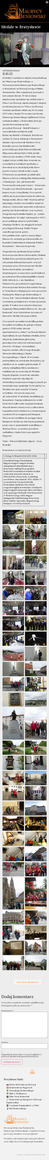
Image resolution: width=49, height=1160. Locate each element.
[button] (47, 2)
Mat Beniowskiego (17, 1108)
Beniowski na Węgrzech (20, 1087)
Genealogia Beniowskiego (21, 1090)
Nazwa (4, 1042)
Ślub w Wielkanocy (18, 1093)
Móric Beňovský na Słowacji (22, 1084)
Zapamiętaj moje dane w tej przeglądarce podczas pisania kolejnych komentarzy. (21, 1055)
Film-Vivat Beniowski (19, 1096)
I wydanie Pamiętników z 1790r (24, 1105)
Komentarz (7, 1011)
